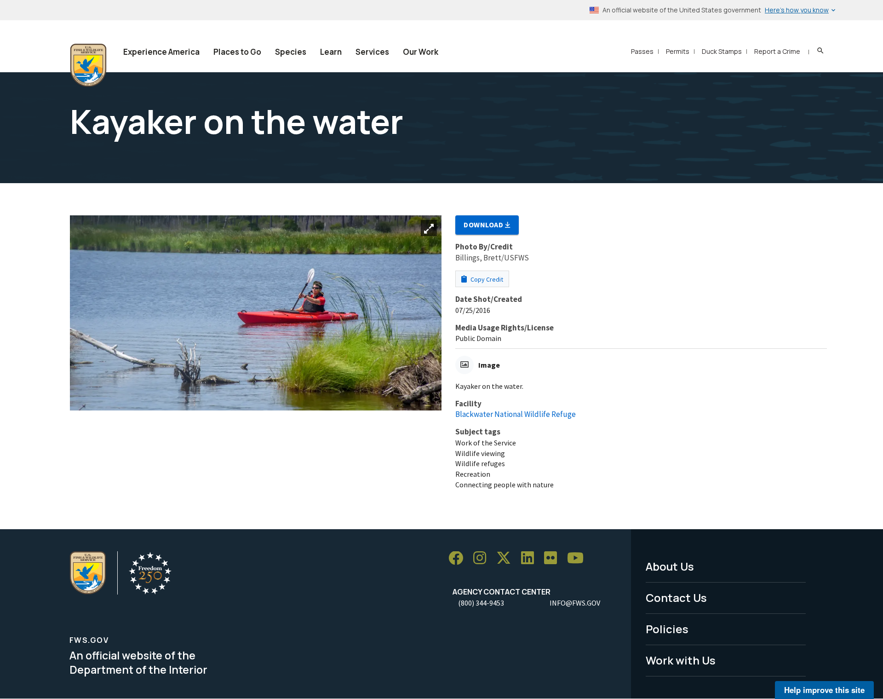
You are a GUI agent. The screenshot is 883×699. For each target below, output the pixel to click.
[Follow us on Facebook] (459, 558)
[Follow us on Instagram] (483, 558)
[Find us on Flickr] (553, 558)
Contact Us (676, 597)
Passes (642, 51)
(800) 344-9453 (481, 602)
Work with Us (681, 660)
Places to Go (237, 51)
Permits (677, 51)
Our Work (420, 51)
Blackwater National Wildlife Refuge (515, 414)
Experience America (161, 51)
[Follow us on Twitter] (506, 558)
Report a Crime (777, 51)
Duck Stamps (722, 51)
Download (484, 224)
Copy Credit (486, 279)
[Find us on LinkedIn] (530, 558)
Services (372, 51)
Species (290, 51)
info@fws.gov (575, 602)
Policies (667, 628)
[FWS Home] (88, 65)
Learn (331, 51)
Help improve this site (824, 689)
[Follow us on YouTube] (578, 558)
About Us (670, 566)
